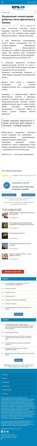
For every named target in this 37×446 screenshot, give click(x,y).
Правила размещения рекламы (9, 435)
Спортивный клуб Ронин (10, 332)
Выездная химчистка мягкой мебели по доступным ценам (18, 354)
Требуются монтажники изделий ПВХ (14, 300)
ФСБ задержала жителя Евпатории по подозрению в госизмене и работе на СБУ (21, 223)
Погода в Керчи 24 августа (17, 233)
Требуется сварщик (9, 303)
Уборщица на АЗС (8, 296)
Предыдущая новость (9, 195)
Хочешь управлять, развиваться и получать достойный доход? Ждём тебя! (15, 284)
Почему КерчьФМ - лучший (8, 434)
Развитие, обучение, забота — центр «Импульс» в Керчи (20, 254)
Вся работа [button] (18, 314)
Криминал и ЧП (30, 25)
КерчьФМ (29, 36)
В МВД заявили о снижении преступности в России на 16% (22, 213)
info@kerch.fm (27, 202)
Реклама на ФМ (6, 390)
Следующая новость (27, 195)
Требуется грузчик (9, 288)
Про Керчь (5, 374)
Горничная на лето (9, 292)
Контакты (5, 393)
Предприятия (6, 386)
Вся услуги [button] (18, 360)
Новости (22, 25)
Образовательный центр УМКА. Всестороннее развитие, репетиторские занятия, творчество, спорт (17, 338)
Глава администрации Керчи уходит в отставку (20, 244)
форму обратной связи (20, 204)
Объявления (5, 382)
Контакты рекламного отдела (8, 437)
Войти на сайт (31, 2)
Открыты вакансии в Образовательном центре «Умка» (16, 308)
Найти (34, 12)
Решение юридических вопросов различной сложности (16, 343)
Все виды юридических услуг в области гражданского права (14, 349)
